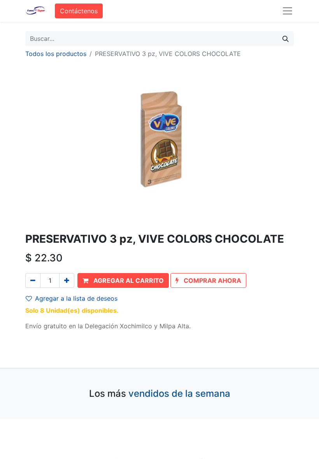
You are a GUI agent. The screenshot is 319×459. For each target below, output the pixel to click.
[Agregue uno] (66, 280)
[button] (123, 280)
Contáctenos (79, 11)
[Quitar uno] (32, 280)
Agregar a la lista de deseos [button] (76, 298)
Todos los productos (55, 54)
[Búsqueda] (285, 38)
